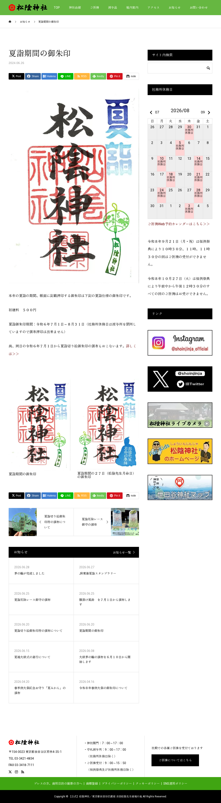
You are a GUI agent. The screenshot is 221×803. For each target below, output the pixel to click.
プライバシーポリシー (117, 783)
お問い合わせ (199, 7)
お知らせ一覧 (122, 552)
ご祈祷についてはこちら (175, 760)
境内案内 (132, 7)
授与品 (112, 7)
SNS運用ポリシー (175, 783)
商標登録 (92, 783)
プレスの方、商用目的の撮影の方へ (58, 783)
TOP (57, 7)
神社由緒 (75, 7)
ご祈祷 (94, 7)
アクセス (153, 7)
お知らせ (175, 7)
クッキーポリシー (148, 783)
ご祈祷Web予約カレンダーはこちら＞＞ (179, 224)
